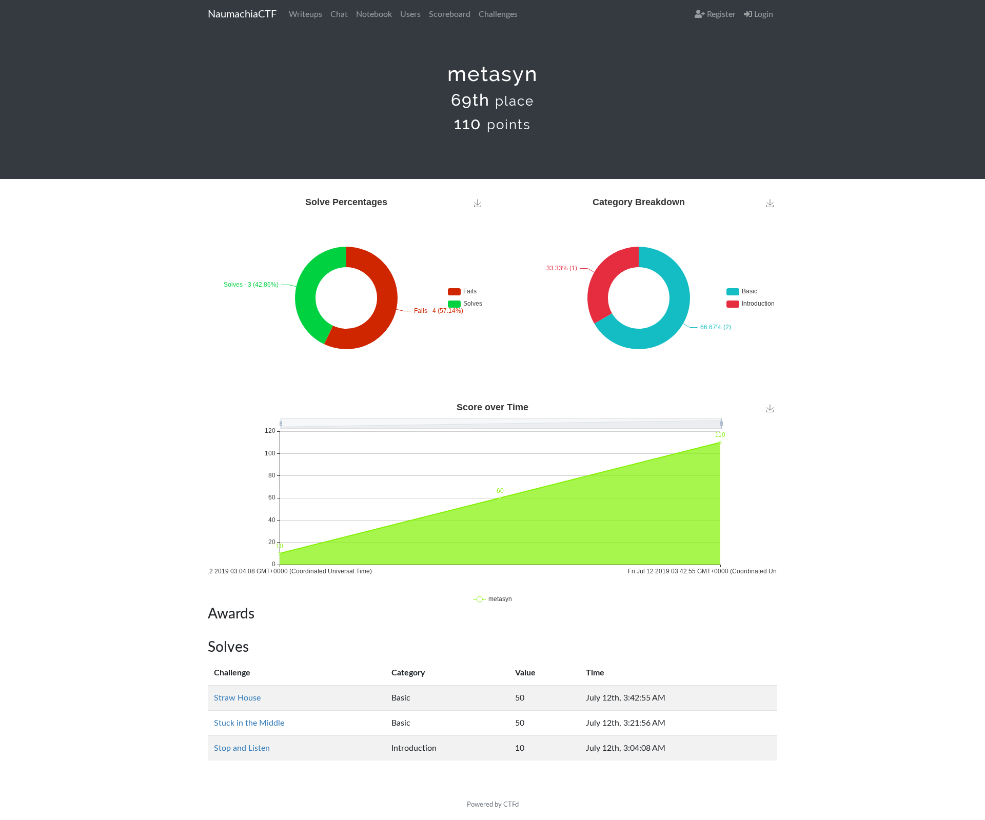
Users (410, 14)
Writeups (305, 14)
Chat (339, 14)
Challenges (498, 14)
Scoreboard (449, 14)
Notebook (374, 14)
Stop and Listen (242, 748)
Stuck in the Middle (249, 723)
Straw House (237, 698)
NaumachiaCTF (242, 14)
